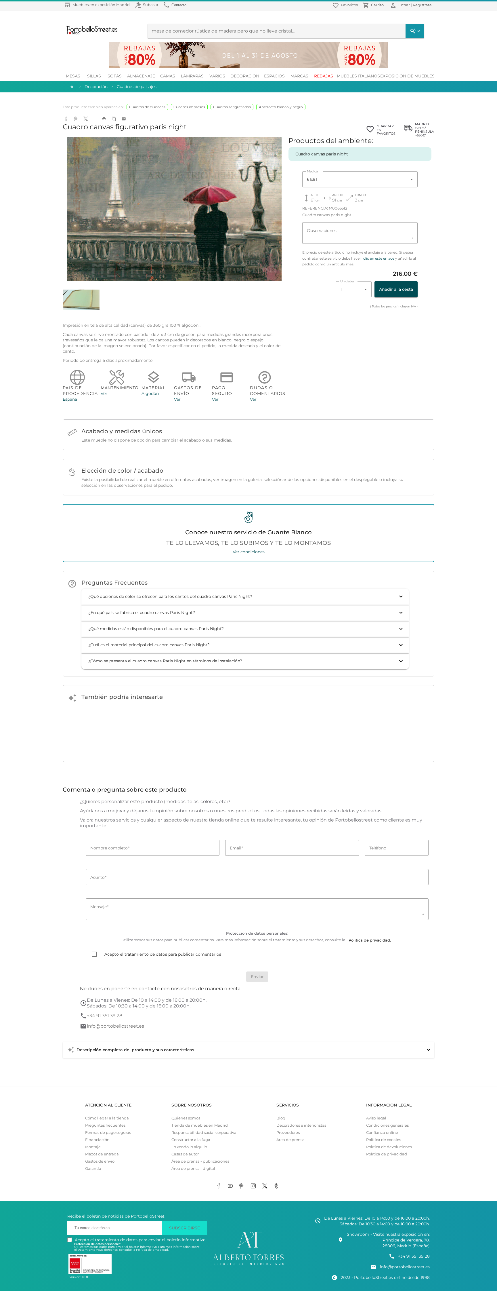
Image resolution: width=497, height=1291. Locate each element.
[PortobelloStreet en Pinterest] (242, 1186)
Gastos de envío (99, 1161)
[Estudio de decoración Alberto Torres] (248, 1265)
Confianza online (382, 1132)
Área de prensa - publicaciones (200, 1161)
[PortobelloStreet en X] (266, 1186)
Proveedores (288, 1132)
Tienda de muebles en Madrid (199, 1125)
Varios (217, 76)
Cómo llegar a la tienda (107, 1118)
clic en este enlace (378, 258)
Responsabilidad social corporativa (203, 1132)
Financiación (97, 1140)
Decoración (244, 76)
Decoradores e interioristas (301, 1125)
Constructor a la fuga (190, 1140)
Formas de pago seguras (108, 1132)
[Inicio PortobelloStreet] (90, 33)
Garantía (93, 1168)
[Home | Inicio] (71, 86)
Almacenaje (141, 76)
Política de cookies (383, 1140)
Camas (167, 76)
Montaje (93, 1147)
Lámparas (192, 76)
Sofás (115, 76)
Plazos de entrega (102, 1154)
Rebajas (323, 76)
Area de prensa (290, 1140)
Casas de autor (185, 1154)
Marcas (299, 76)
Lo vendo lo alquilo (189, 1147)
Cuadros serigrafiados (232, 107)
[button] (245, 597)
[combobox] (360, 179)
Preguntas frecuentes (105, 1125)
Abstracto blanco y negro (281, 107)
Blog (280, 1118)
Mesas (73, 76)
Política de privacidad (386, 1154)
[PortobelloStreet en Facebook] (219, 1186)
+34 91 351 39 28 (104, 1015)
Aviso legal (376, 1118)
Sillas (94, 76)
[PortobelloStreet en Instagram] (254, 1186)
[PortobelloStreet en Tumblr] (277, 1186)
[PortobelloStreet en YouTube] (231, 1186)
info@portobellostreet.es (115, 1026)
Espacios (274, 76)
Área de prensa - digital (193, 1168)
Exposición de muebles (407, 76)
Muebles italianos (358, 76)
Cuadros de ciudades (147, 107)
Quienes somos (185, 1118)
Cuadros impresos (189, 107)
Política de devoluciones (389, 1147)
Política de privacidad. (152, 1250)
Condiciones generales (387, 1125)
